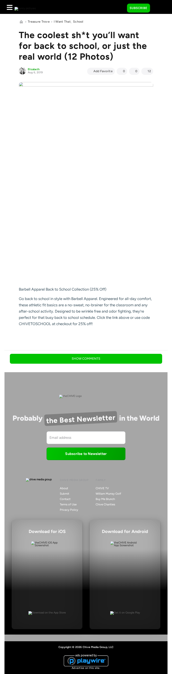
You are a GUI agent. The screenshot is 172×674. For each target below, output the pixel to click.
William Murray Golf (108, 493)
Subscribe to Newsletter (86, 454)
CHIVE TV (102, 488)
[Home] (21, 21)
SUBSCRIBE (138, 8)
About (64, 488)
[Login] (157, 8)
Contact (65, 499)
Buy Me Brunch (105, 499)
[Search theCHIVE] (120, 6)
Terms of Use (68, 504)
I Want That (62, 22)
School (78, 22)
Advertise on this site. (86, 668)
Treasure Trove (39, 22)
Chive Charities (105, 504)
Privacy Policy (69, 509)
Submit (64, 493)
